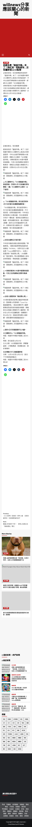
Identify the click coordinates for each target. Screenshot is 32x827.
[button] (3, 54)
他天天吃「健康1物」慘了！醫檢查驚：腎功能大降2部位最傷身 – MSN (19, 708)
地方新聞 (6, 62)
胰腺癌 (14, 738)
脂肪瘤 (21, 811)
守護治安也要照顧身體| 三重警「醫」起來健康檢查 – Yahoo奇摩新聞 (19, 698)
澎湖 (4, 734)
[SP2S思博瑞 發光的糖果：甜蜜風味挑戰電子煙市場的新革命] (6, 677)
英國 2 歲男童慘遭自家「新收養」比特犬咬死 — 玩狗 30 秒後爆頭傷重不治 (16, 559)
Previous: (16, 516)
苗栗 (9, 745)
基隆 (4, 726)
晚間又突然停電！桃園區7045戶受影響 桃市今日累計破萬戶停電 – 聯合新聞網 (15, 586)
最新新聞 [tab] (6, 655)
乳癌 (4, 719)
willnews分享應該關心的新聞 (16, 9)
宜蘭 (14, 726)
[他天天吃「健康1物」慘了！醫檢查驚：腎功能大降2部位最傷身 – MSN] (6, 710)
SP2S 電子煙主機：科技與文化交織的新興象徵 (19, 689)
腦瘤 (4, 741)
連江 (19, 745)
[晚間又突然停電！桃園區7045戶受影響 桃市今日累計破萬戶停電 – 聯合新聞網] (16, 573)
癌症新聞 (18, 675)
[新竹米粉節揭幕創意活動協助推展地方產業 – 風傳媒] (16, 600)
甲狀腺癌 (10, 734)
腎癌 (25, 738)
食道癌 (9, 749)
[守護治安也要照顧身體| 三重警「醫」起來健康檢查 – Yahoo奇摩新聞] (6, 701)
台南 (13, 723)
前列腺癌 (15, 719)
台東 (18, 723)
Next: (15, 524)
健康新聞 (14, 675)
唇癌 (27, 804)
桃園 (18, 730)
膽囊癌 (19, 741)
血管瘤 (14, 745)
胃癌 (9, 738)
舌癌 (25, 741)
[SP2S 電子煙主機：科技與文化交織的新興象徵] (6, 687)
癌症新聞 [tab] (6, 660)
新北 (9, 730)
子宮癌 (9, 726)
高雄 (14, 749)
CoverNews (11, 824)
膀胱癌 (14, 741)
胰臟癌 (19, 738)
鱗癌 (21, 816)
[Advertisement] (16, 36)
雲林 (4, 749)
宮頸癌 (19, 726)
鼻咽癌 (19, 749)
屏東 (25, 726)
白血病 (16, 734)
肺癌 (4, 738)
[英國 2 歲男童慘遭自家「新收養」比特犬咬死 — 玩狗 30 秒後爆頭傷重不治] (16, 546)
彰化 (4, 730)
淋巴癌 (23, 730)
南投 (21, 719)
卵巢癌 (26, 719)
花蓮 (4, 745)
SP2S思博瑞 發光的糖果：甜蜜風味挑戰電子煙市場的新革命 (19, 679)
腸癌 (9, 741)
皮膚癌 (21, 734)
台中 (4, 723)
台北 (9, 723)
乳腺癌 (9, 719)
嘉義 (27, 723)
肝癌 (27, 734)
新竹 (13, 730)
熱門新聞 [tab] (16, 655)
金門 (24, 745)
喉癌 (23, 723)
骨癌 (16, 816)
